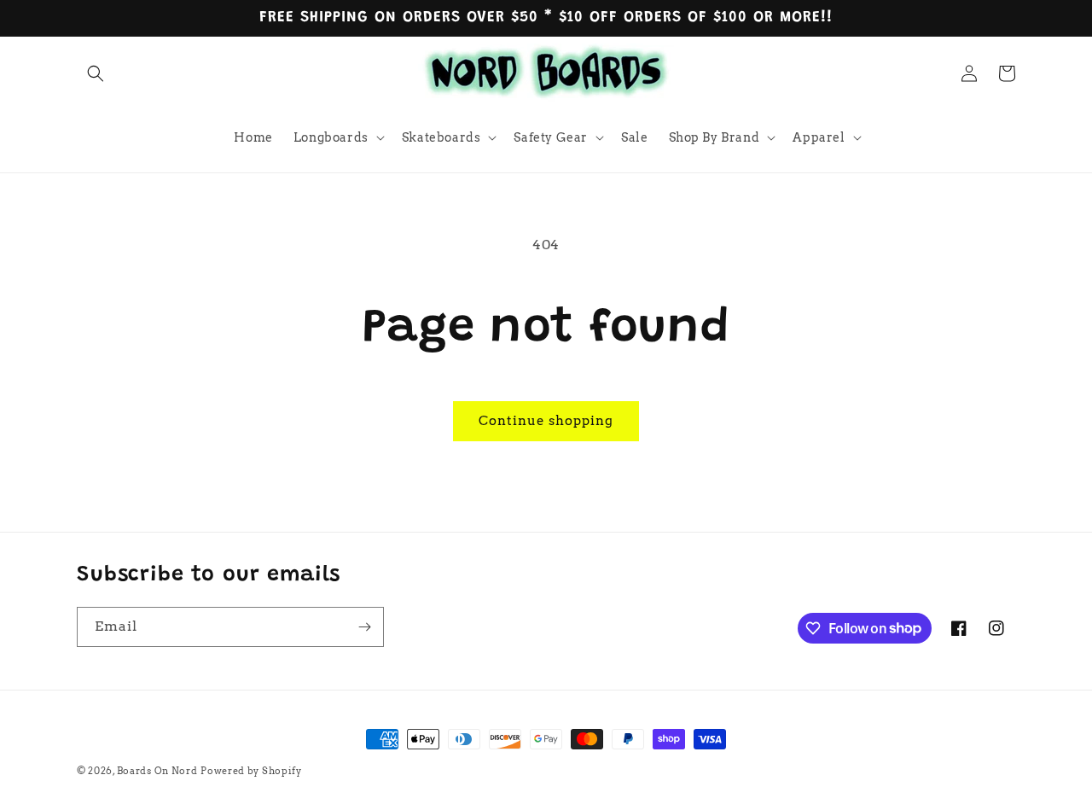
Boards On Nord (157, 771)
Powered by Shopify (251, 771)
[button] (95, 73)
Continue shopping (546, 420)
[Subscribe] (364, 627)
